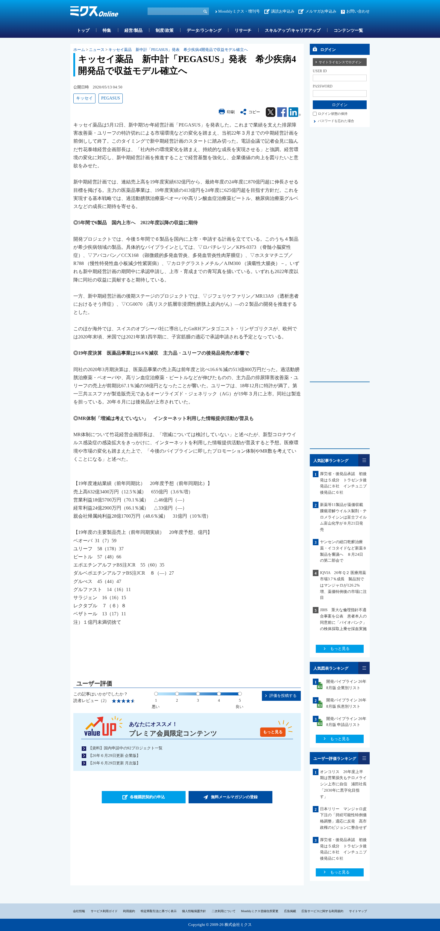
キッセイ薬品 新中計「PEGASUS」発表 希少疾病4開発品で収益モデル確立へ (178, 49)
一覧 (364, 460)
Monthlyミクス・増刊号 (239, 11)
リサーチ (243, 30)
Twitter (270, 112)
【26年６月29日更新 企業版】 (114, 755)
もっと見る (273, 732)
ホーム (79, 49)
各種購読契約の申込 (147, 797)
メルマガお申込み (320, 11)
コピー (254, 112)
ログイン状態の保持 (333, 113)
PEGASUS (110, 98)
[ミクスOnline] (94, 12)
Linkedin (295, 112)
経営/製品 (133, 30)
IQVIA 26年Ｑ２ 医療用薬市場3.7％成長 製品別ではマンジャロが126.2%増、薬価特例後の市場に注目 (343, 585)
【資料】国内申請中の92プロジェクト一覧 (125, 748)
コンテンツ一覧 (348, 30)
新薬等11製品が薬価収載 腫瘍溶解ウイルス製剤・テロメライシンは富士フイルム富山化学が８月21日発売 (343, 517)
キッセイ (84, 98)
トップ (83, 30)
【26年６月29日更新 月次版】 (114, 763)
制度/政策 (165, 30)
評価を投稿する (283, 695)
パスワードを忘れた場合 (336, 121)
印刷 (231, 112)
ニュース (96, 49)
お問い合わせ (358, 11)
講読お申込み (283, 11)
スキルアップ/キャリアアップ (293, 30)
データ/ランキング (204, 30)
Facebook (282, 112)
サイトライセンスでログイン (340, 62)
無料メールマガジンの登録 (234, 797)
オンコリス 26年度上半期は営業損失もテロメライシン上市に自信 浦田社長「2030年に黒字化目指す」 (343, 784)
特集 (107, 30)
